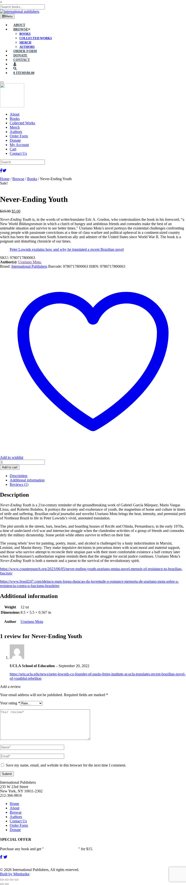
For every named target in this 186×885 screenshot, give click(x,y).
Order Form (19, 825)
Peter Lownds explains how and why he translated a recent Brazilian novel (67, 249)
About (14, 808)
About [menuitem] (14, 114)
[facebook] (1, 857)
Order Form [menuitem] (19, 136)
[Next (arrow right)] (7, 884)
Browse (18, 179)
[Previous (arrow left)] (2, 884)
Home (4, 179)
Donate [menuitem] (15, 140)
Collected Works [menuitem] (22, 123)
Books (32, 179)
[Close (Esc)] (16, 879)
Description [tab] (18, 476)
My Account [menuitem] (19, 145)
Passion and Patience (61, 849)
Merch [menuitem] (15, 127)
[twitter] (5, 857)
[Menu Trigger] (2, 82)
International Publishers (29, 266)
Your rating (10, 703)
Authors (16, 817)
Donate (15, 830)
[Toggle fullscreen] (7, 879)
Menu (9, 16)
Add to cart (9, 467)
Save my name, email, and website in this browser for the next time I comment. (66, 765)
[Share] (12, 879)
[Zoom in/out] (2, 879)
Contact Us (18, 821)
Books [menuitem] (15, 119)
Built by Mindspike (15, 874)
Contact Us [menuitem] (18, 153)
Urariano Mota (29, 262)
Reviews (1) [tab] (19, 484)
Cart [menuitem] (13, 149)
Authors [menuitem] (16, 132)
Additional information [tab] (27, 480)
